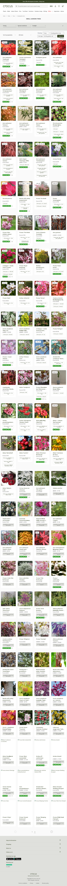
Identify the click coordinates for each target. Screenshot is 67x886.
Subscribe (46, 452)
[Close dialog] (57, 429)
